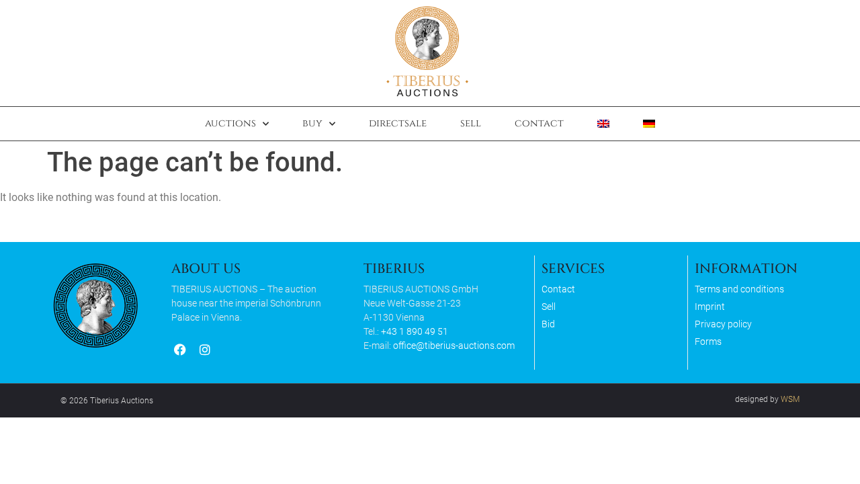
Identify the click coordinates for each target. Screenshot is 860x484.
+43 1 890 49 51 (414, 331)
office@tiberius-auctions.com (454, 345)
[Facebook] (179, 349)
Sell (470, 123)
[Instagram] (204, 349)
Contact (539, 123)
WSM (790, 399)
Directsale (398, 123)
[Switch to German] (649, 123)
